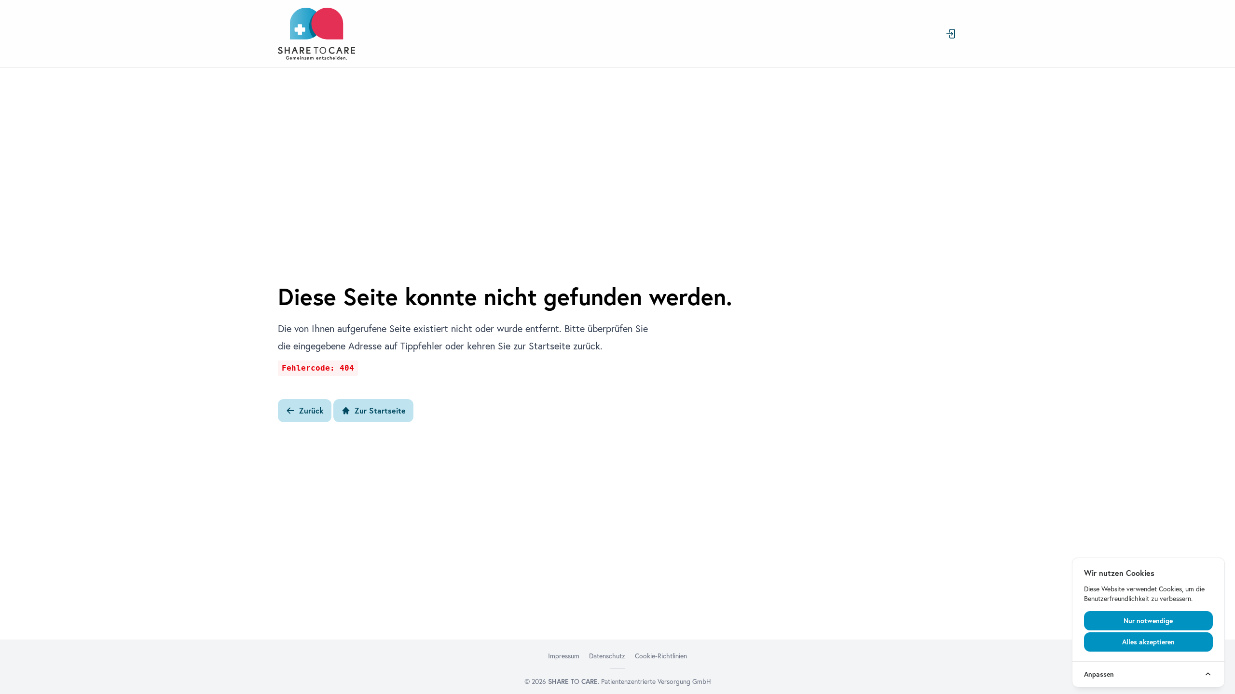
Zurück (311, 410)
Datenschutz (607, 656)
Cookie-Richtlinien (661, 656)
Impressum (563, 656)
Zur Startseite (380, 410)
